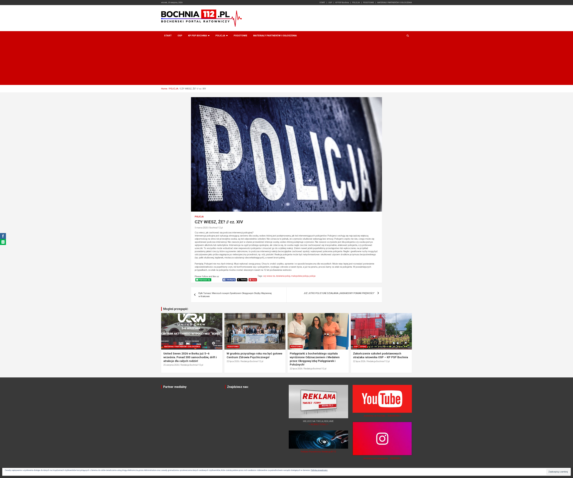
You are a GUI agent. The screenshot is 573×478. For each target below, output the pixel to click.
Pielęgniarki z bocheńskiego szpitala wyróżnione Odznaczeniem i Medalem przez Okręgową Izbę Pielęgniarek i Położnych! (315, 359)
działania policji (283, 276)
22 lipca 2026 (233, 361)
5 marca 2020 (201, 227)
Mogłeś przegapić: (175, 309)
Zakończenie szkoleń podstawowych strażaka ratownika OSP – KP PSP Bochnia (380, 355)
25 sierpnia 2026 (171, 365)
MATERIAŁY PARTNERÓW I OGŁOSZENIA (394, 2)
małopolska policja (300, 276)
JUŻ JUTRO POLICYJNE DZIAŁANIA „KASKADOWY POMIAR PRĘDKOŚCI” (339, 293)
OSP (330, 2)
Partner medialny (175, 387)
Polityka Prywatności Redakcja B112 (318, 451)
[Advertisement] (286, 62)
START (322, 2)
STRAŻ (363, 347)
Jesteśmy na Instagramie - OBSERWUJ (382, 458)
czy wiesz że (269, 276)
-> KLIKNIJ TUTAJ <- (318, 424)
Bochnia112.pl (216, 227)
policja (312, 276)
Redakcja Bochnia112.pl (192, 365)
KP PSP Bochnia (342, 2)
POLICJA (356, 2)
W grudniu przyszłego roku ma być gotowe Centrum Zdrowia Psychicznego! (254, 355)
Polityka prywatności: (319, 470)
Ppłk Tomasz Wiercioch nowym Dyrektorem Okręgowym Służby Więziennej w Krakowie (235, 295)
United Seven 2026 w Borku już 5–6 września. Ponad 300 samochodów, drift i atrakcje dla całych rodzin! (190, 357)
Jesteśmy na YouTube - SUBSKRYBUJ (382, 415)
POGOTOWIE (368, 2)
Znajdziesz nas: (238, 387)
